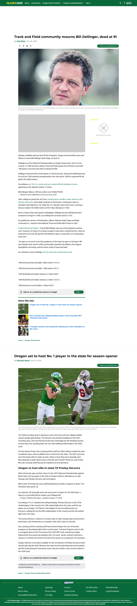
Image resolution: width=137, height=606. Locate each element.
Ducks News (35, 3)
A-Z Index (49, 595)
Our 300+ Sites (92, 587)
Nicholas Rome (23, 360)
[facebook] (124, 3)
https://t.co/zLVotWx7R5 (28, 495)
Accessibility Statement (27, 595)
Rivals (31, 502)
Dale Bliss (21, 41)
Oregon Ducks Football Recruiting (37, 573)
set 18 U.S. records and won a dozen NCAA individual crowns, (53, 184)
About (27, 3)
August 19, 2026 (56, 498)
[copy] (30, 45)
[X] (120, 3)
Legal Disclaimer (112, 591)
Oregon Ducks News (32, 340)
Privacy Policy (50, 591)
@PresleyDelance (52, 484)
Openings (49, 587)
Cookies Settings (71, 595)
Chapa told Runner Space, (28, 228)
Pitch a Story (23, 591)
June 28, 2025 (52, 195)
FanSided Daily (112, 587)
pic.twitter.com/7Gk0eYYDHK (51, 192)
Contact (67, 587)
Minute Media (15, 600)
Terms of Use (69, 591)
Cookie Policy (91, 591)
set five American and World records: (57, 252)
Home (20, 340)
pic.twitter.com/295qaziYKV (49, 495)
